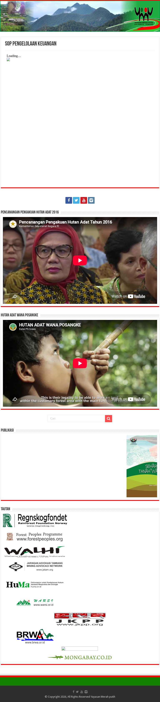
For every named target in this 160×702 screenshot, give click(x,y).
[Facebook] (68, 200)
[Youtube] (83, 200)
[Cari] (108, 418)
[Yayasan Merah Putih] (80, 16)
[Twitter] (76, 200)
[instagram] (91, 200)
